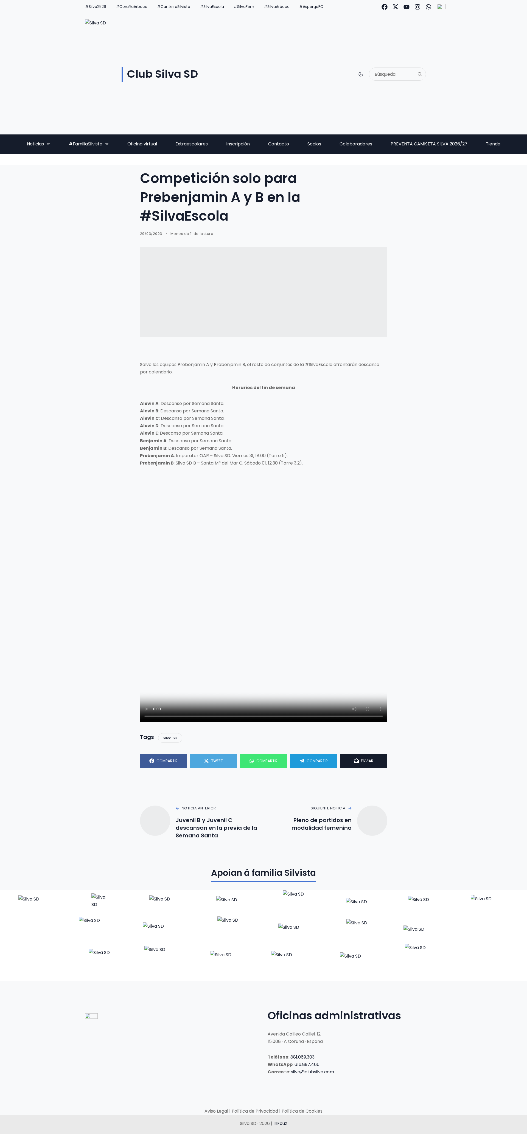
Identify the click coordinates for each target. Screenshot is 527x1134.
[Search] (419, 74)
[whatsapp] (428, 7)
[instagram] (417, 7)
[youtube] (406, 7)
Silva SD (170, 738)
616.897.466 (307, 1064)
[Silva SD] (36, 903)
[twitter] (396, 7)
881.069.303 (302, 1057)
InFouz (280, 1123)
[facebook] (385, 7)
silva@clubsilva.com (312, 1072)
